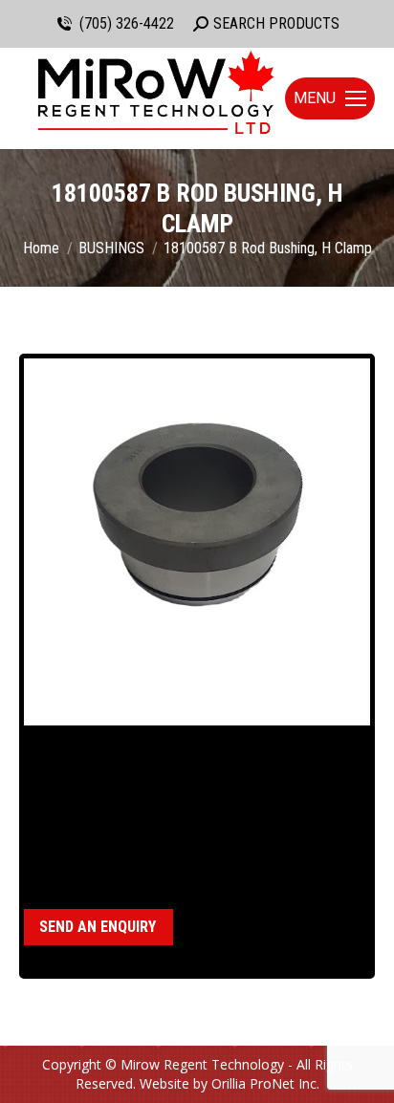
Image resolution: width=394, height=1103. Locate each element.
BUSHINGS (121, 851)
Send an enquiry (97, 927)
